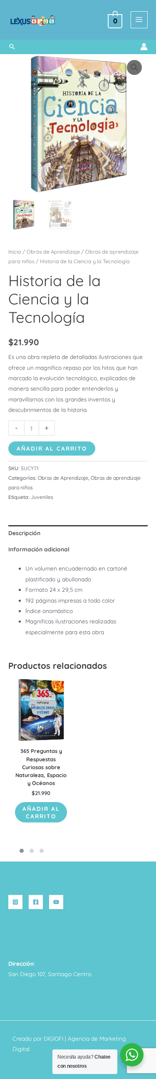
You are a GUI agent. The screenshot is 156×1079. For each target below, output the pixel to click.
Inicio (14, 251)
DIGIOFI (53, 1038)
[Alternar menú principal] (139, 19)
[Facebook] (36, 902)
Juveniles (42, 497)
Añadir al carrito (52, 448)
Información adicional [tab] (38, 549)
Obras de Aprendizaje (53, 251)
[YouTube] (56, 902)
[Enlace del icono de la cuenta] (144, 46)
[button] (12, 46)
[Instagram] (15, 902)
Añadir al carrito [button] (41, 812)
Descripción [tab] (24, 532)
